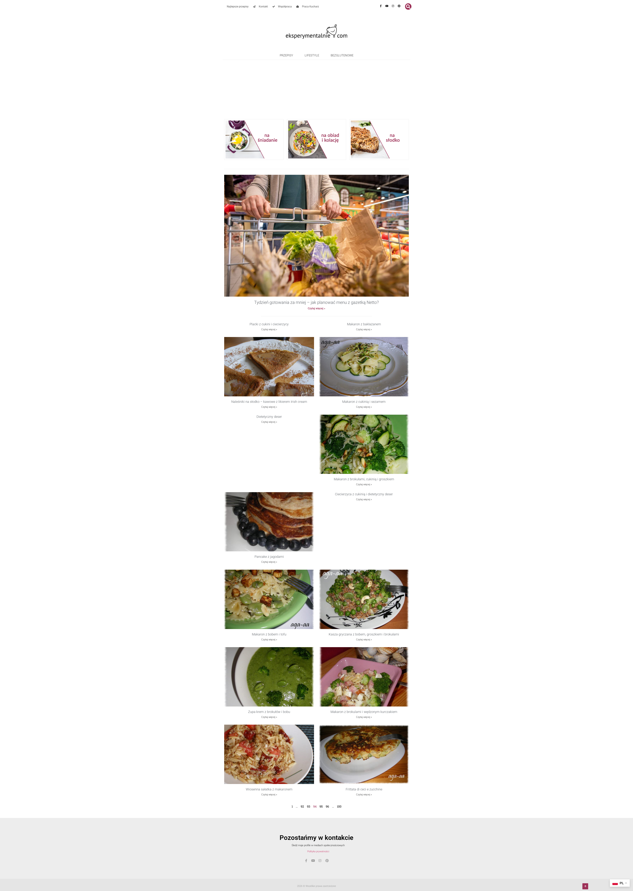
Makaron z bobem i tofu (269, 634)
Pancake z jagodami (269, 557)
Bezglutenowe (342, 55)
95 (321, 806)
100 (339, 806)
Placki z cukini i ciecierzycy (269, 324)
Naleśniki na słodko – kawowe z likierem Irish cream (269, 402)
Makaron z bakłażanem (364, 324)
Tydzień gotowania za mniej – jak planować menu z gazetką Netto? (316, 302)
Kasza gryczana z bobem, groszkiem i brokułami (364, 634)
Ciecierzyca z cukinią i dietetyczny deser (364, 494)
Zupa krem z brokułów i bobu (269, 712)
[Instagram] (393, 6)
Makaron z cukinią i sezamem (364, 402)
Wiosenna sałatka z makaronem (269, 789)
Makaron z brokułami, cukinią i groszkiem (364, 479)
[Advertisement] (316, 93)
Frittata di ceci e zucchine (364, 789)
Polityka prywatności (318, 851)
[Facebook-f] (380, 6)
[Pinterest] (399, 6)
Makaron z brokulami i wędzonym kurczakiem (364, 712)
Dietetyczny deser (269, 417)
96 (327, 806)
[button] (408, 6)
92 (302, 806)
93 (308, 806)
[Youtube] (387, 6)
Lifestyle (312, 55)
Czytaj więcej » (316, 308)
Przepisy (286, 55)
